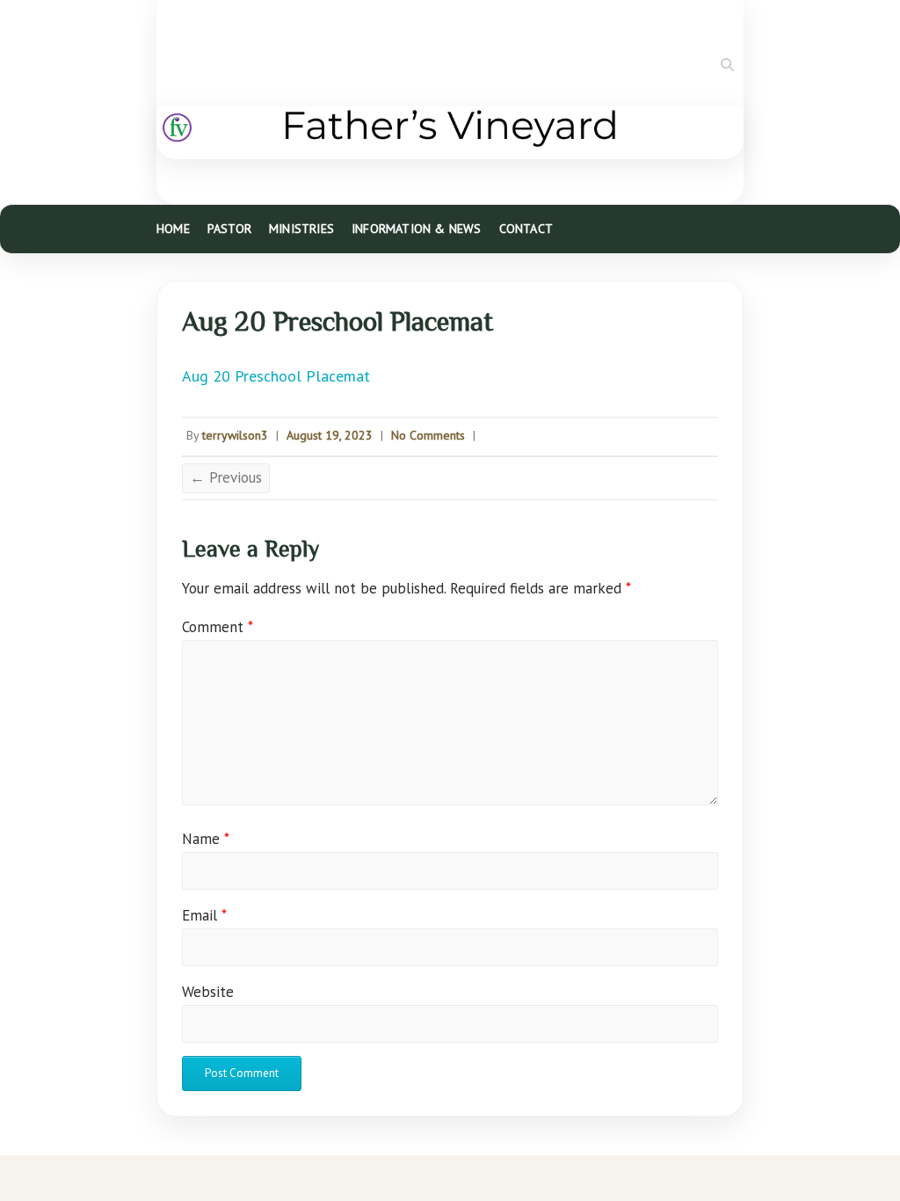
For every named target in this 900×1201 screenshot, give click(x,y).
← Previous (226, 477)
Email (204, 915)
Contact (526, 229)
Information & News (417, 229)
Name (205, 838)
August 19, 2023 (330, 435)
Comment (217, 627)
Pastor (229, 229)
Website (208, 991)
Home (173, 229)
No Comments (428, 435)
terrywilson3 (235, 435)
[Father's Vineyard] (450, 132)
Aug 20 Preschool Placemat (276, 376)
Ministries (301, 229)
